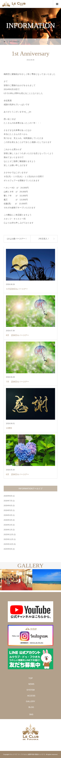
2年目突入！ (43, 239)
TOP (31, 678)
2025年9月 (8, 549)
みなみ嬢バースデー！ (17, 239)
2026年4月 (8, 515)
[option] (15, 579)
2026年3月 (8, 520)
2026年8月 (8, 496)
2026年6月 (8, 506)
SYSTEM (31, 690)
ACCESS (31, 696)
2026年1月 (8, 530)
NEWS (31, 684)
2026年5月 (8, 510)
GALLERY (30, 701)
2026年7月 (8, 501)
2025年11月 (8, 539)
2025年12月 (8, 535)
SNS (31, 714)
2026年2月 (8, 525)
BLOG (31, 707)
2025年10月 (8, 544)
